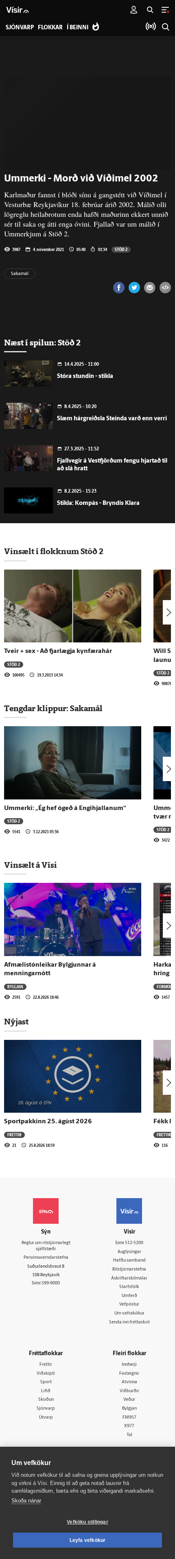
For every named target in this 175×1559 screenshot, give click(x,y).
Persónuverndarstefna (46, 1257)
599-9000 (51, 1283)
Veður (129, 1399)
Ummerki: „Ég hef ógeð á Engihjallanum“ (65, 808)
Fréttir (14, 1134)
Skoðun (46, 1399)
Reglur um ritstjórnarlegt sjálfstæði (46, 1246)
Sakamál (19, 274)
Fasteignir (129, 1373)
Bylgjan (15, 986)
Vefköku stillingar (87, 1522)
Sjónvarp (46, 1408)
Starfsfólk (129, 1287)
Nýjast (16, 1021)
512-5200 (134, 1243)
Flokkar (50, 28)
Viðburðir (129, 1391)
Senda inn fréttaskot (129, 1322)
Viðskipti (46, 1373)
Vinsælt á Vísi (30, 865)
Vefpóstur (129, 1304)
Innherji (129, 1364)
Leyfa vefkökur (88, 1540)
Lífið (45, 1391)
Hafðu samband (129, 1260)
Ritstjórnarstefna (129, 1269)
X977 (129, 1426)
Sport (46, 1382)
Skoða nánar (26, 1501)
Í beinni (77, 28)
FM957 (129, 1417)
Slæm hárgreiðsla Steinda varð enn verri (112, 419)
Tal (129, 1435)
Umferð (129, 1296)
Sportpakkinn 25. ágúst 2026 (48, 1121)
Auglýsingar (129, 1252)
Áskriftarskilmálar (129, 1278)
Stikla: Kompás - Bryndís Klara (98, 503)
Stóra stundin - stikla (85, 376)
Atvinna (129, 1382)
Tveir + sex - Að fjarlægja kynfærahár (58, 651)
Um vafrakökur (129, 1313)
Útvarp (46, 1417)
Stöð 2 (121, 249)
